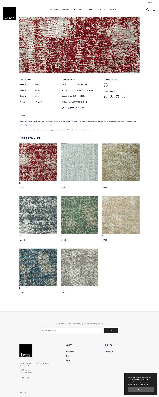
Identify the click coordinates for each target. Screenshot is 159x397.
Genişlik (22, 96)
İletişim (113, 9)
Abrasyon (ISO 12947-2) (71, 90)
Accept (140, 389)
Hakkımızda (101, 9)
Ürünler (65, 9)
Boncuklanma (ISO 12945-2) (73, 96)
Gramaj (22, 102)
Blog (90, 9)
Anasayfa (54, 9)
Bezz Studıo (78, 9)
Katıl (111, 330)
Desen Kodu (24, 90)
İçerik (64, 84)
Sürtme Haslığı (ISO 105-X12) (73, 102)
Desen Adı (23, 84)
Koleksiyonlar (109, 352)
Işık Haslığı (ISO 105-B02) (71, 108)
